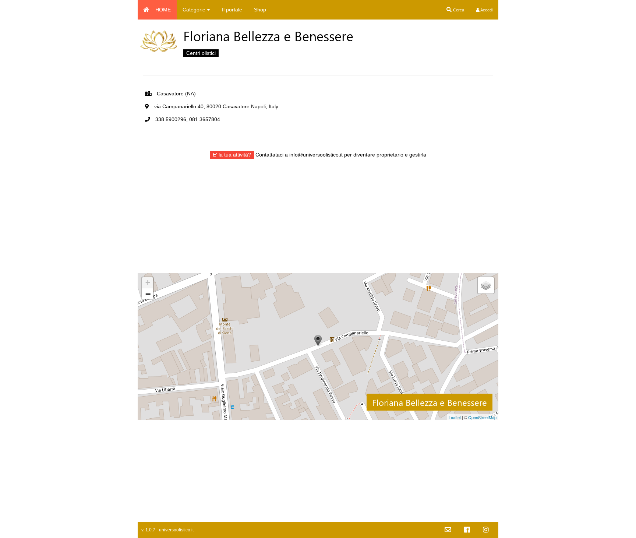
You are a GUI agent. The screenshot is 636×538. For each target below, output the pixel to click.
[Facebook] (467, 530)
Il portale (232, 10)
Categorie (195, 10)
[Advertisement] (318, 221)
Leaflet (455, 417)
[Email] (448, 530)
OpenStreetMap (482, 417)
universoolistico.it (176, 529)
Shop (260, 10)
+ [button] (147, 282)
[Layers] (486, 285)
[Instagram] (486, 530)
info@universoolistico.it (316, 155)
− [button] (148, 294)
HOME (163, 10)
